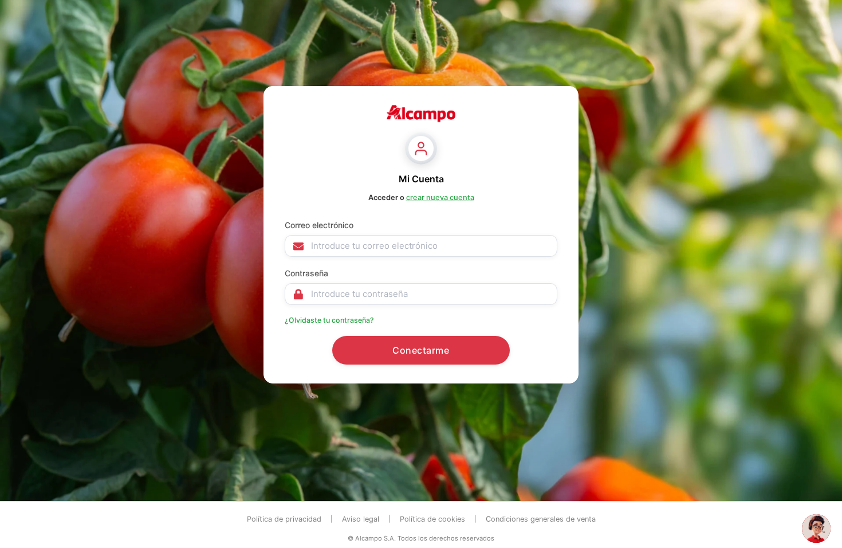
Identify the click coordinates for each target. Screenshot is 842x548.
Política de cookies (432, 519)
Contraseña (306, 273)
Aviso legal (360, 519)
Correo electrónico (319, 225)
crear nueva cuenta (440, 197)
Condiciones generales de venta (541, 519)
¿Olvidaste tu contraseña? (329, 320)
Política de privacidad (284, 519)
